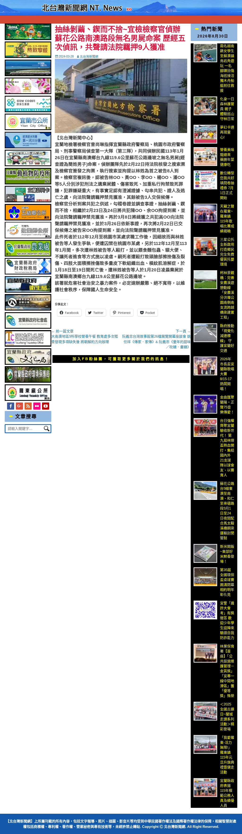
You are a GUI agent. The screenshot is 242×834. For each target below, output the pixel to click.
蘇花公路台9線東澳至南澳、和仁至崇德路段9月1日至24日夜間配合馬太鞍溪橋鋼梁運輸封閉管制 (227, 510)
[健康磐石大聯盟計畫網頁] (28, 93)
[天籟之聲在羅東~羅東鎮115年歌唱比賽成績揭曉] (205, 213)
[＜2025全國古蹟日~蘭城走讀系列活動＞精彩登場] (205, 711)
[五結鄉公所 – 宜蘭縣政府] (28, 219)
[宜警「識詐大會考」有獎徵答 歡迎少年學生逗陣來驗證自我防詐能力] (205, 610)
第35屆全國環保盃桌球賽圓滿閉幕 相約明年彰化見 (227, 582)
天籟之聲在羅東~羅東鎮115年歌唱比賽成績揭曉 (227, 218)
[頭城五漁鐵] (28, 111)
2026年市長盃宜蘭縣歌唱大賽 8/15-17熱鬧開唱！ (227, 374)
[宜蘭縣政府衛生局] (28, 291)
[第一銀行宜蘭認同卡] (28, 201)
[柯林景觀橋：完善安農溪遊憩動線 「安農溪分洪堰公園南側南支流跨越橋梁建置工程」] (205, 279)
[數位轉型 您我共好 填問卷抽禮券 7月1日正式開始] (205, 179)
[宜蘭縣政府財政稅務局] (28, 273)
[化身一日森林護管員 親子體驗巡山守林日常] (205, 105)
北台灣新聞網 (89, 56)
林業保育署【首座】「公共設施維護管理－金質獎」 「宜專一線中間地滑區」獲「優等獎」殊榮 (227, 671)
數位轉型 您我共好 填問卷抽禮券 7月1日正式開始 (227, 185)
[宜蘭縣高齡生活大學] (28, 165)
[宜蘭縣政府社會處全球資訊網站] (28, 327)
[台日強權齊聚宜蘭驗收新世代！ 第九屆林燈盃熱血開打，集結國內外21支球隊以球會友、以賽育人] (205, 427)
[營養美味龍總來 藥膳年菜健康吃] (205, 156)
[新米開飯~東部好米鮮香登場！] (205, 553)
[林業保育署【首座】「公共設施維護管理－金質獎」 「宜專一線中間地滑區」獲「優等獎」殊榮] (205, 653)
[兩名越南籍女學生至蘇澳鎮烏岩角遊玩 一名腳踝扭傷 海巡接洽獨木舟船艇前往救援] (205, 52)
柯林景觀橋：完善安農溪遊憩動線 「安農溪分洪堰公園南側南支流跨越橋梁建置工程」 (227, 295)
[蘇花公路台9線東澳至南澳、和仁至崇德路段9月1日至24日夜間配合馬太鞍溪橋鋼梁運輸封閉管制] (205, 490)
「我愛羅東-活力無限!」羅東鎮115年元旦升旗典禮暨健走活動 (227, 754)
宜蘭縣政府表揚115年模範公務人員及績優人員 (227, 793)
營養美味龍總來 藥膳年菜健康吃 (227, 157)
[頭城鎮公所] (28, 345)
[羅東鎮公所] (28, 400)
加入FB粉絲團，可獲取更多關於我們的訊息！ (121, 359)
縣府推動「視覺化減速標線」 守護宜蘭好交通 (227, 338)
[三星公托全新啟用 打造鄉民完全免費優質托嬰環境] (205, 246)
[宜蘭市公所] (28, 129)
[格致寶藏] (28, 57)
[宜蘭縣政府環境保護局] (28, 381)
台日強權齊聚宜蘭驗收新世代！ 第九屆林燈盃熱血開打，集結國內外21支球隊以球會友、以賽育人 (227, 448)
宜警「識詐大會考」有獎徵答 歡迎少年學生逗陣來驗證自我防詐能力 (227, 620)
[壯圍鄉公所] (28, 237)
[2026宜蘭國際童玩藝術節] (28, 39)
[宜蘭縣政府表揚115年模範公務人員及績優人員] (205, 787)
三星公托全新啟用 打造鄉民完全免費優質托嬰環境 (227, 251)
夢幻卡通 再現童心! (227, 132)
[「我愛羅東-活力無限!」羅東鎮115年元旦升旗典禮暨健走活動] (205, 744)
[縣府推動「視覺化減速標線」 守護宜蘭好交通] (205, 332)
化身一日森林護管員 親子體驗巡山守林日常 (227, 109)
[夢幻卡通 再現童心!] (205, 134)
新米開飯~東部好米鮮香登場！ (227, 553)
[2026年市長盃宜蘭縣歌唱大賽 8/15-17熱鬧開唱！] (205, 366)
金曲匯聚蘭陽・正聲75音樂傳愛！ (227, 404)
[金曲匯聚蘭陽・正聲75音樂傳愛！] (205, 404)
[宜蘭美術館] (28, 75)
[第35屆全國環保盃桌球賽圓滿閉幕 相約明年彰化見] (205, 576)
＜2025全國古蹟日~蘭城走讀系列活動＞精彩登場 (227, 716)
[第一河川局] (28, 147)
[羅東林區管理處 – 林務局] (28, 309)
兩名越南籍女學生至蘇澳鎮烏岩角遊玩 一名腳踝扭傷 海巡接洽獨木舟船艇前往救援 (227, 68)
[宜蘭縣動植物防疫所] (28, 183)
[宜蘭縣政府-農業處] (28, 255)
